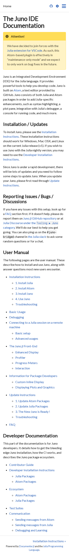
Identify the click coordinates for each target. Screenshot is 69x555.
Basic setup (22, 333)
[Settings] (57, 6)
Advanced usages (26, 338)
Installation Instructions (24, 277)
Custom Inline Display (29, 382)
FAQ (8, 214)
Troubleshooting (26, 304)
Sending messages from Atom (34, 519)
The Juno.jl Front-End (23, 346)
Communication (19, 513)
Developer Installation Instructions (32, 470)
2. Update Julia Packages (31, 406)
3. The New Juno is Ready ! (32, 411)
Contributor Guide (21, 464)
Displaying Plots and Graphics (35, 387)
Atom (17, 90)
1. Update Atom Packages (32, 401)
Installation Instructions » (49, 541)
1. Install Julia (24, 283)
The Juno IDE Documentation (23, 22)
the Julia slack (37, 236)
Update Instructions (22, 395)
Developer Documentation (30, 435)
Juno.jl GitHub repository (40, 218)
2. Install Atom (24, 288)
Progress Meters (26, 363)
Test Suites (16, 508)
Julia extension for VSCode (24, 50)
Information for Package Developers (33, 376)
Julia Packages (25, 476)
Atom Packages (25, 481)
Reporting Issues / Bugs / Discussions (28, 198)
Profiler (20, 357)
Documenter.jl (26, 546)
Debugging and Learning (31, 530)
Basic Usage (17, 312)
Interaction (22, 368)
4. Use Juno (22, 299)
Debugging (16, 317)
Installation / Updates (25, 124)
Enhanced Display (27, 352)
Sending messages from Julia (34, 525)
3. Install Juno (24, 293)
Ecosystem (16, 489)
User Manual (16, 252)
